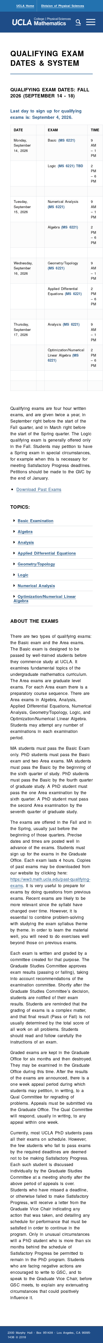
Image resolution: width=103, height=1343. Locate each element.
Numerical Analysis (36, 585)
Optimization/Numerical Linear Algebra (44, 598)
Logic (23, 575)
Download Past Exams (38, 489)
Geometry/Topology (36, 564)
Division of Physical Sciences (62, 6)
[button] (51, 520)
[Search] (76, 21)
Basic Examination (35, 520)
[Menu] (88, 21)
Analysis (26, 542)
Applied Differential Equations (47, 553)
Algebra (25, 531)
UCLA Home (25, 6)
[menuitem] (25, 6)
